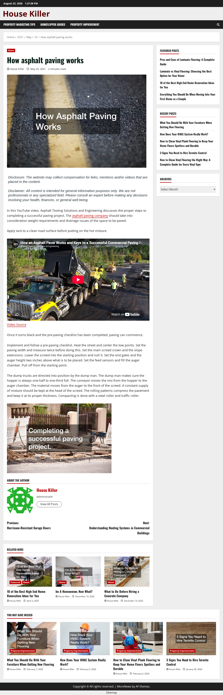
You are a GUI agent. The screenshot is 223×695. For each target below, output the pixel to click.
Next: (119, 528)
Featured (15, 582)
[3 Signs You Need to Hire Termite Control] (191, 638)
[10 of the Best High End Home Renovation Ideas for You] (29, 571)
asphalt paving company (90, 215)
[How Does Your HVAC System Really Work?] (85, 638)
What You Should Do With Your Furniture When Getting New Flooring (30, 662)
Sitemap (111, 692)
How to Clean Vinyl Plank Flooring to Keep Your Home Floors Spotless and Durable (186, 143)
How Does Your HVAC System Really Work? (184, 134)
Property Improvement (84, 24)
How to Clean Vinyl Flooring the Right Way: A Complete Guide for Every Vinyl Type (185, 162)
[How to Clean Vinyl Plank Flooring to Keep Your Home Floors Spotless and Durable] (138, 638)
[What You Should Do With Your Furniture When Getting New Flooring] (32, 638)
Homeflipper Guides (52, 24)
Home (11, 50)
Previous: (29, 525)
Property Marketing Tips (19, 24)
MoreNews (124, 686)
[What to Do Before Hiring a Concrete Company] (126, 571)
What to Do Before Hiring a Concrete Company (121, 593)
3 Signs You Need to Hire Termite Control (183, 153)
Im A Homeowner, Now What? (74, 591)
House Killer (17, 69)
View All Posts (49, 504)
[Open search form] (218, 24)
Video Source (16, 324)
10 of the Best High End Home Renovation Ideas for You (26, 593)
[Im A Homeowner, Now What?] (78, 571)
